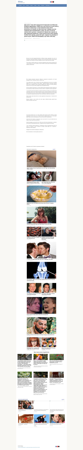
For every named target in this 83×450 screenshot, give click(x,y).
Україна (27, 5)
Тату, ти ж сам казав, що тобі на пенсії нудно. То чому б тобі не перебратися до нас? (55, 361)
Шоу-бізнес (47, 5)
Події (39, 5)
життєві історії (37, 38)
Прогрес (42, 5)
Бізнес (31, 5)
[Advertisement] (41, 14)
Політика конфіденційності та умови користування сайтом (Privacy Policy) (29, 447)
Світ (24, 5)
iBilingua (20, 1)
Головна (20, 5)
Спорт (35, 5)
